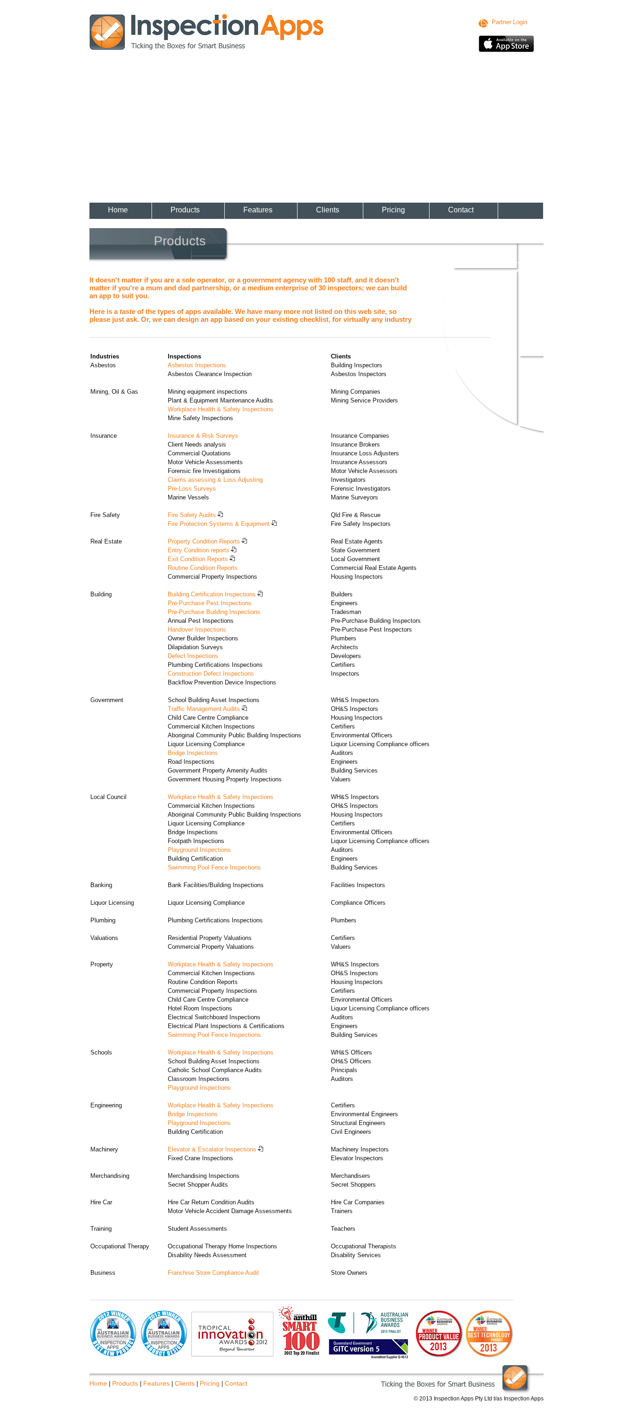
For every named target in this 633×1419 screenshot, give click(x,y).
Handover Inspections (197, 629)
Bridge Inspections (193, 752)
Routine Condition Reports (203, 567)
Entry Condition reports (198, 550)
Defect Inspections (193, 655)
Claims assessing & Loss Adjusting (215, 479)
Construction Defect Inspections (211, 673)
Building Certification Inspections (212, 594)
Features (257, 210)
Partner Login (509, 22)
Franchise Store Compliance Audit (213, 1272)
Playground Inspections (199, 849)
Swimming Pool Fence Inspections (214, 867)
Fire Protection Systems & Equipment (219, 523)
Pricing (393, 210)
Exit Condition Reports (198, 559)
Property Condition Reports (204, 541)
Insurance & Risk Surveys (203, 435)
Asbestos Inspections (197, 365)
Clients (327, 210)
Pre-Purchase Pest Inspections (210, 603)
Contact (461, 210)
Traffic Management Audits (204, 708)
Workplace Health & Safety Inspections (220, 409)
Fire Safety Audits (192, 514)
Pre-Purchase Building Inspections (214, 611)
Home (118, 210)
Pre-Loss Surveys (192, 488)
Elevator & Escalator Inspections (212, 1149)
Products (185, 210)
